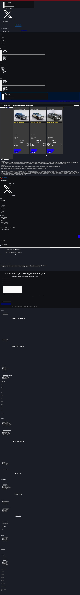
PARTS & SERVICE (3, 479)
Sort (20, 105)
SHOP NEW (3, 554)
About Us (4, 60)
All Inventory (5, 103)
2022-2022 (10, 103)
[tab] (21, 142)
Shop (1, 198)
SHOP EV (2, 535)
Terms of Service (33, 306)
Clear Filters (76, 105)
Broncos (2, 310)
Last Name (4, 279)
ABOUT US (2, 460)
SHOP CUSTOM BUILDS (4, 521)
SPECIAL (2, 418)
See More (21, 142)
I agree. (5, 294)
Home (2, 103)
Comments (4, 285)
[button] (22, 48)
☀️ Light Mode (24, 30)
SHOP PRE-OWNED (4, 365)
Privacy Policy (28, 306)
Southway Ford (5, 28)
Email (4, 281)
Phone (4, 283)
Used (7, 103)
